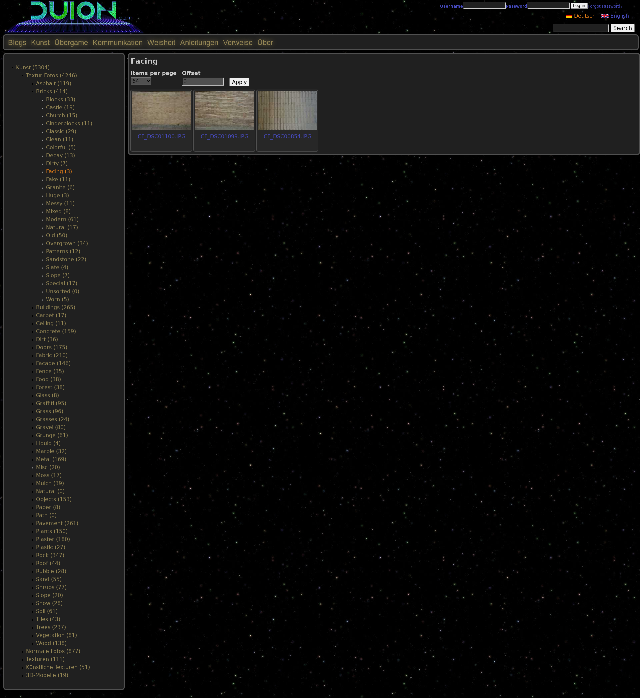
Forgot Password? (605, 6)
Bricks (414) (52, 91)
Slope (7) (58, 275)
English (619, 16)
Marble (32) (51, 451)
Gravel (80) (51, 427)
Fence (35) (50, 371)
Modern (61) (62, 219)
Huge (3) (57, 195)
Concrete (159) (56, 331)
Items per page (154, 73)
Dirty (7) (57, 163)
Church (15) (61, 115)
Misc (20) (48, 467)
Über (265, 42)
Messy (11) (60, 203)
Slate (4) (57, 267)
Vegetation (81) (56, 635)
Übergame (71, 42)
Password (516, 6)
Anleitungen (199, 42)
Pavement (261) (57, 523)
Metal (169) (51, 459)
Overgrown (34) (67, 243)
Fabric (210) (52, 355)
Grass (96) (49, 411)
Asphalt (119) (53, 83)
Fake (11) (58, 179)
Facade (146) (53, 363)
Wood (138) (51, 643)
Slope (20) (49, 595)
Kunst (40, 42)
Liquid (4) (48, 443)
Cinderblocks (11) (69, 123)
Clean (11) (59, 139)
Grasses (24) (52, 419)
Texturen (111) (45, 659)
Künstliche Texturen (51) (58, 667)
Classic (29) (61, 131)
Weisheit (161, 42)
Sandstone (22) (66, 259)
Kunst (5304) (33, 67)
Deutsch (584, 16)
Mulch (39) (50, 483)
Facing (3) (59, 171)
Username (451, 6)
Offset (191, 73)
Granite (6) (60, 187)
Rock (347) (50, 555)
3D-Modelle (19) (47, 675)
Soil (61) (47, 611)
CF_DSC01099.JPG (224, 136)
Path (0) (46, 515)
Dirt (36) (47, 339)
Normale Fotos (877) (53, 651)
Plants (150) (52, 531)
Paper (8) (48, 507)
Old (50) (56, 235)
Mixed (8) (58, 211)
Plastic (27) (50, 547)
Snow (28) (49, 603)
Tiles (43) (48, 619)
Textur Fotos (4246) (51, 75)
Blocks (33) (60, 99)
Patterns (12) (63, 251)
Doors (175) (51, 347)
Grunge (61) (52, 435)
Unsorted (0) (62, 291)
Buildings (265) (55, 307)
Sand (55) (49, 579)
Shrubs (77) (51, 587)
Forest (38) (50, 387)
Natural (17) (62, 227)
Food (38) (48, 379)
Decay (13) (60, 155)
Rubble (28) (51, 571)
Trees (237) (51, 627)
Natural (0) (50, 491)
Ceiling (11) (51, 323)
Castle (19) (60, 107)
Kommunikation (118, 42)
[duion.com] (74, 32)
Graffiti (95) (51, 403)
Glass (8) (47, 395)
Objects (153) (54, 499)
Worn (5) (57, 299)
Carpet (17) (51, 315)
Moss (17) (49, 475)
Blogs (17, 42)
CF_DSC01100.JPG (161, 136)
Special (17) (61, 283)
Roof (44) (48, 563)
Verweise (238, 42)
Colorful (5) (61, 147)
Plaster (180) (53, 539)
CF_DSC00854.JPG (287, 136)
